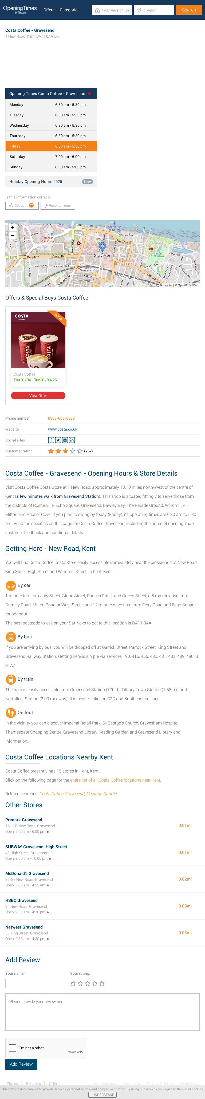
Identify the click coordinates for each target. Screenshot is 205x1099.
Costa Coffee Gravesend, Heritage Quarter (78, 793)
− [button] (12, 235)
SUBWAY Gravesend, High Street (36, 846)
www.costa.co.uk (62, 429)
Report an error (60, 206)
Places (12, 1083)
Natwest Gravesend (24, 927)
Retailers (33, 1083)
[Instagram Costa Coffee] (65, 440)
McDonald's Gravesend (27, 873)
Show (88, 182)
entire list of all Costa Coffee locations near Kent (115, 780)
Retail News (189, 1083)
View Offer (38, 395)
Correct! (24, 206)
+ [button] (12, 227)
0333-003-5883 (61, 418)
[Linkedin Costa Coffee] (72, 440)
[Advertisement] (102, 71)
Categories (70, 9)
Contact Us (132, 1083)
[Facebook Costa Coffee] (51, 440)
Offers (49, 9)
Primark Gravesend (23, 819)
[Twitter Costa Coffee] (58, 440)
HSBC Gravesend (21, 900)
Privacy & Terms (160, 1083)
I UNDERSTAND (102, 1095)
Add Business (105, 1083)
